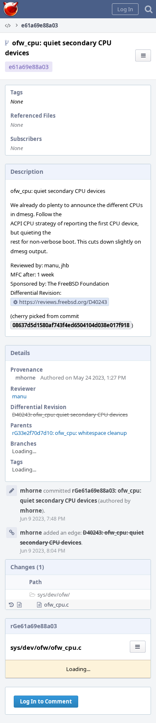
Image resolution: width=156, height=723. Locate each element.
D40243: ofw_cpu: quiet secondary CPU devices (70, 414)
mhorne (25, 377)
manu (19, 396)
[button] (125, 9)
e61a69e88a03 (29, 67)
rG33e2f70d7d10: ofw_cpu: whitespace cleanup (69, 433)
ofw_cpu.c (56, 604)
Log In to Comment (46, 701)
